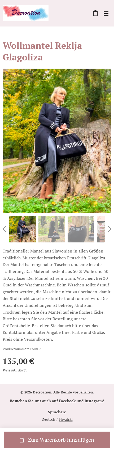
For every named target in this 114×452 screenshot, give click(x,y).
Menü (106, 13)
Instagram (94, 400)
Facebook (67, 400)
